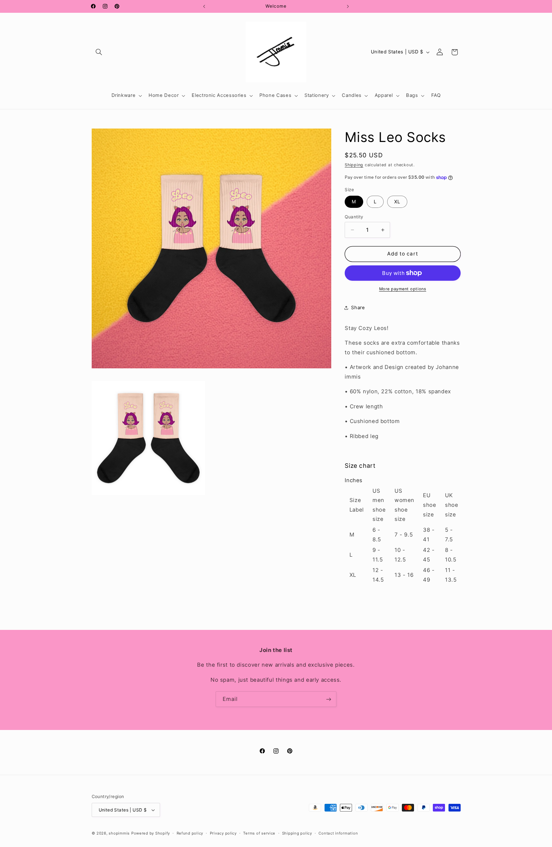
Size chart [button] (360, 465)
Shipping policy (297, 833)
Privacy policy (223, 833)
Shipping (354, 164)
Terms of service (259, 833)
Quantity (354, 216)
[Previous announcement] (204, 6)
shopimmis (119, 833)
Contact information (338, 833)
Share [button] (358, 307)
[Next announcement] (348, 6)
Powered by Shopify (150, 833)
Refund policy (190, 833)
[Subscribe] (328, 699)
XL (397, 202)
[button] (99, 52)
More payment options (402, 288)
